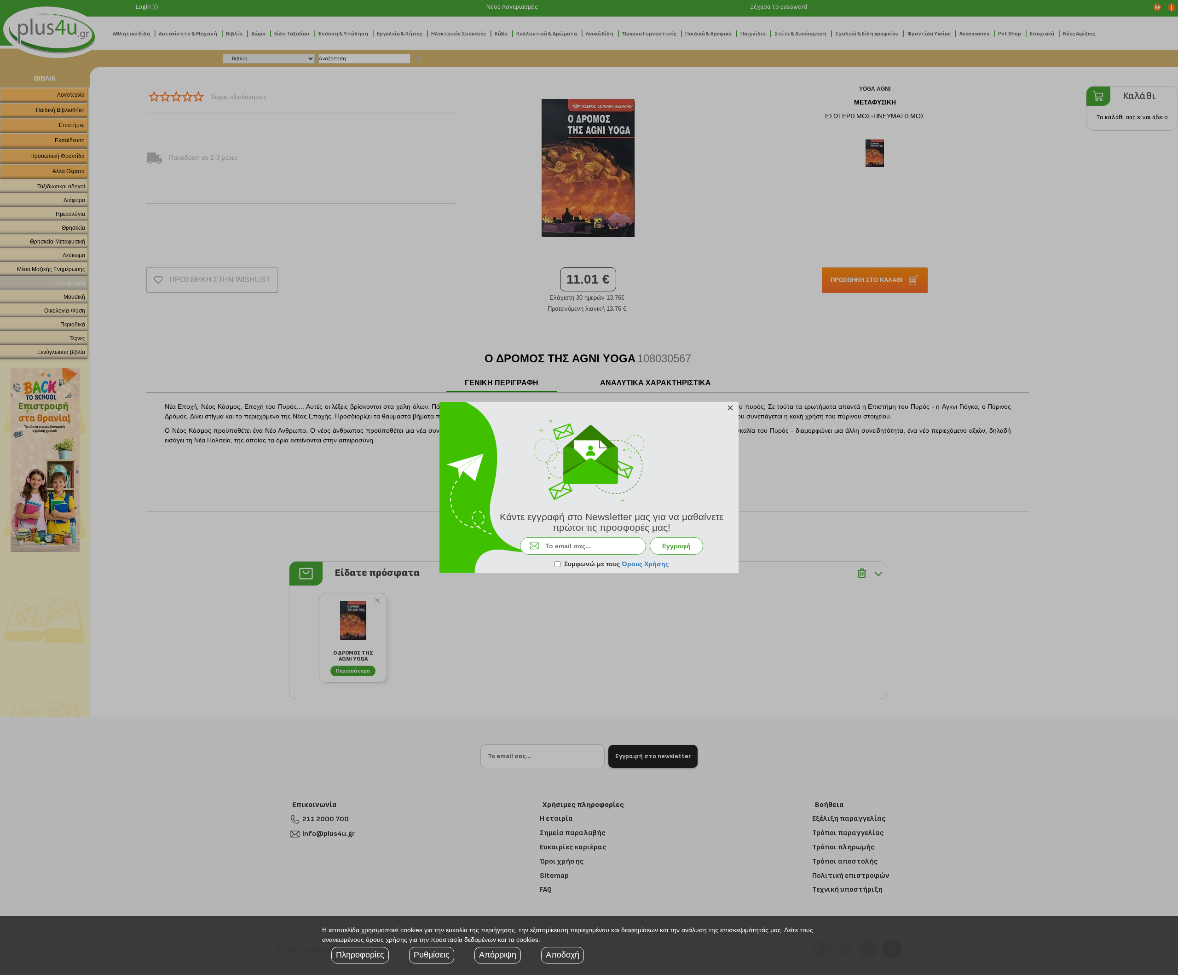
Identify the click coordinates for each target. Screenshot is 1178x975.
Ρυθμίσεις (432, 954)
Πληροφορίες (360, 954)
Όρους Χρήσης (645, 564)
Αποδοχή (562, 954)
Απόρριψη (497, 954)
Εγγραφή (676, 546)
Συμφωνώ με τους (616, 564)
